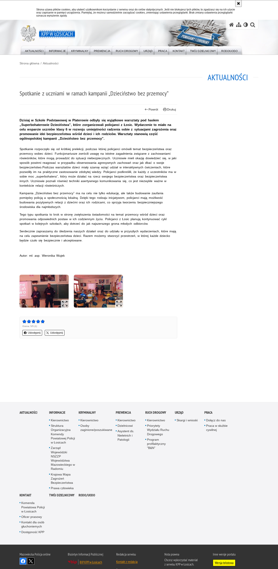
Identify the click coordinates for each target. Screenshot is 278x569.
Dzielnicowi (125, 426)
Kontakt (25, 496)
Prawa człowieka (62, 489)
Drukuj (171, 109)
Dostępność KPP (32, 532)
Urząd (179, 413)
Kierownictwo (60, 421)
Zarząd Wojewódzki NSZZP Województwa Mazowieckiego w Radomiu (63, 459)
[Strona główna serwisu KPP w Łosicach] (231, 24)
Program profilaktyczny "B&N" (156, 444)
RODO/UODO (87, 496)
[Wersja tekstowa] (245, 24)
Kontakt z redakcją (126, 562)
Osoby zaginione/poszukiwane (96, 428)
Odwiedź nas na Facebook (23, 561)
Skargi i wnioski (187, 421)
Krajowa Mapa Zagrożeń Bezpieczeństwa (62, 479)
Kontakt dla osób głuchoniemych (32, 525)
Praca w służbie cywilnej (217, 428)
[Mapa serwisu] (238, 24)
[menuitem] (34, 50)
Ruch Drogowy (155, 413)
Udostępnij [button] (34, 332)
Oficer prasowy (31, 517)
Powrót (153, 109)
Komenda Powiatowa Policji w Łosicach (33, 508)
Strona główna (29, 63)
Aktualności (50, 63)
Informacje (57, 413)
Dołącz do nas (216, 421)
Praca (208, 413)
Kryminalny (87, 413)
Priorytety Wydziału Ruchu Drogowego (158, 431)
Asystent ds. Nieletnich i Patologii (125, 436)
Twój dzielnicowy (61, 496)
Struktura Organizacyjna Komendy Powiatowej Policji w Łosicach (63, 435)
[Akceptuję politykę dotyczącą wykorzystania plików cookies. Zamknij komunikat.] (238, 3)
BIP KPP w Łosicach (91, 563)
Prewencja (123, 413)
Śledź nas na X (30, 561)
